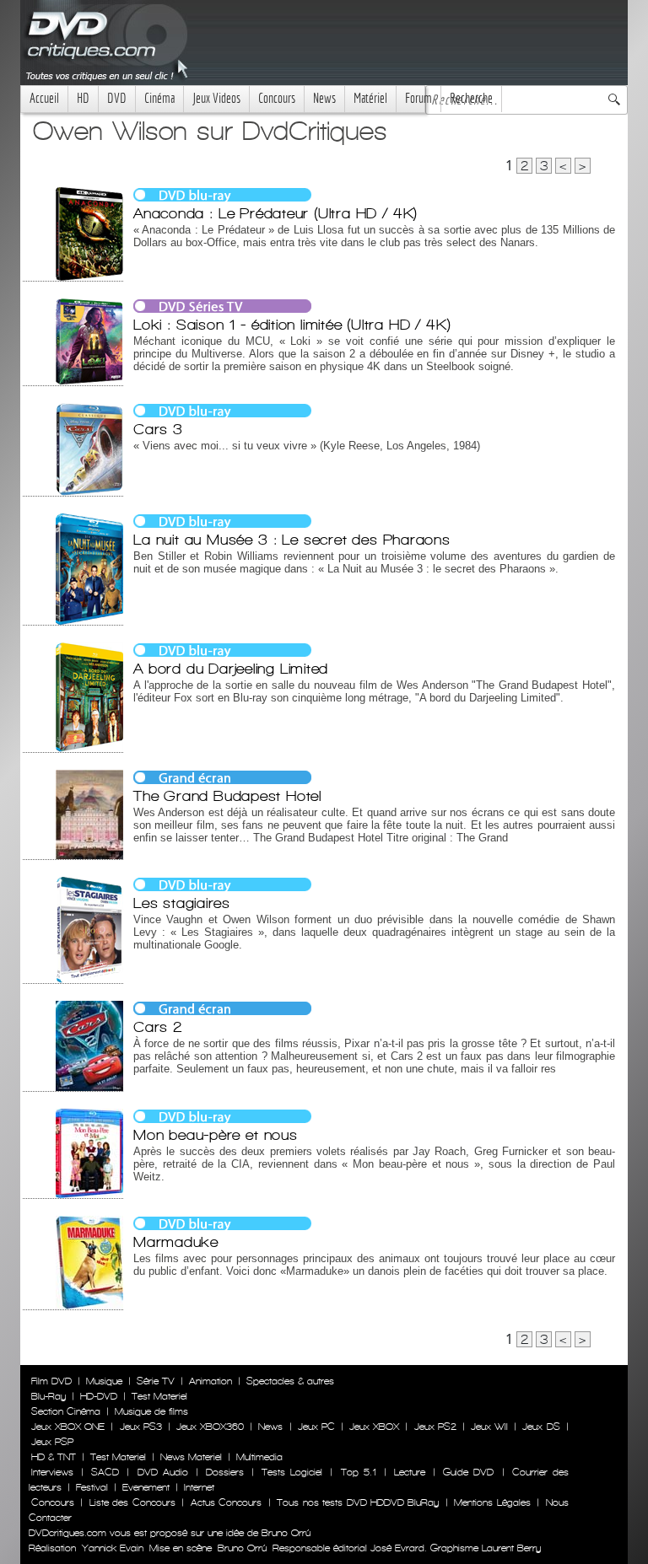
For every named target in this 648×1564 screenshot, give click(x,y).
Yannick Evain (112, 1548)
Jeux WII (489, 1427)
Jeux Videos (216, 98)
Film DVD (51, 1381)
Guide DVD (468, 1472)
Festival (92, 1487)
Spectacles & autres (290, 1381)
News (324, 98)
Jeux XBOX (374, 1427)
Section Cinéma (65, 1411)
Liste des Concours (132, 1502)
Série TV (156, 1381)
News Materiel (191, 1457)
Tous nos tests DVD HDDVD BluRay (358, 1502)
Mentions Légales (492, 1502)
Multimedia (259, 1457)
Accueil (44, 98)
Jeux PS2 (435, 1427)
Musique (104, 1381)
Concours (276, 98)
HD (83, 98)
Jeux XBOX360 (210, 1427)
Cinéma (159, 98)
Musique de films (151, 1411)
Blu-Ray (48, 1396)
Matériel (370, 98)
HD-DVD (98, 1396)
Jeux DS (540, 1427)
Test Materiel (159, 1396)
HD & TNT (53, 1457)
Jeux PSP (52, 1442)
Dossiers (225, 1472)
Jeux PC (316, 1427)
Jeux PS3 (141, 1427)
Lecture (409, 1472)
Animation (210, 1381)
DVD (117, 98)
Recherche (471, 98)
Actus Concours (226, 1502)
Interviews (52, 1472)
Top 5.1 (358, 1472)
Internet (199, 1487)
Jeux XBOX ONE (68, 1427)
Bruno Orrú (242, 1548)
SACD (105, 1472)
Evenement (146, 1487)
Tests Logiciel (292, 1472)
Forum (418, 98)
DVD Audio (163, 1472)
